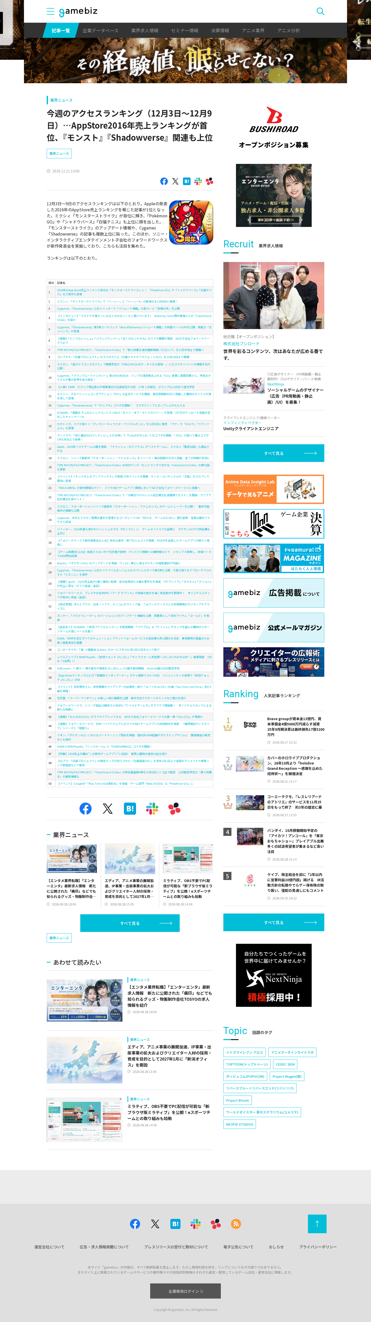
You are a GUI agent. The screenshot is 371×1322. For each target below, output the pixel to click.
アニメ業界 (253, 30)
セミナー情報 (184, 30)
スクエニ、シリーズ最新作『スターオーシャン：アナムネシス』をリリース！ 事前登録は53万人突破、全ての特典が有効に (133, 458)
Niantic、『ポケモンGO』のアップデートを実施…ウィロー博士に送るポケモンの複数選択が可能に (119, 563)
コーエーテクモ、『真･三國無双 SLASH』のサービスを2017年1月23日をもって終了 (108, 650)
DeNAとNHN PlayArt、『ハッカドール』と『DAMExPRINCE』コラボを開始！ (104, 746)
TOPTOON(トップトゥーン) (247, 1064)
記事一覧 (61, 30)
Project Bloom (237, 1100)
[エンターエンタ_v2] (274, 195)
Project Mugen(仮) (287, 1076)
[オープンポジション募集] (274, 127)
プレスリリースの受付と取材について (176, 1246)
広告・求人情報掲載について (104, 1246)
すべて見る (130, 923)
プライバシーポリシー (318, 1246)
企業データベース (101, 30)
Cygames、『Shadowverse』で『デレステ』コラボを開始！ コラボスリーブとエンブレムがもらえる (121, 405)
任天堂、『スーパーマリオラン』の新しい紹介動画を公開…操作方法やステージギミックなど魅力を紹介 (121, 698)
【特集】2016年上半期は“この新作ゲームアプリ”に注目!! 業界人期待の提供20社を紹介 (112, 754)
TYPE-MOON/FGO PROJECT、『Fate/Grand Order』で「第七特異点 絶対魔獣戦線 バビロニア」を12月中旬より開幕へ (130, 350)
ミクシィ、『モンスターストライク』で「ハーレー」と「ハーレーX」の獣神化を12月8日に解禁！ (117, 301)
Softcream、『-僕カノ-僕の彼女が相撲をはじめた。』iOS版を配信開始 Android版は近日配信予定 (118, 668)
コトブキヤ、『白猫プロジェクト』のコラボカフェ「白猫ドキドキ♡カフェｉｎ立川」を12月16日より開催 (123, 357)
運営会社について (49, 1246)
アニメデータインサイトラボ (292, 1052)
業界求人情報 (144, 30)
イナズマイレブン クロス (244, 1052)
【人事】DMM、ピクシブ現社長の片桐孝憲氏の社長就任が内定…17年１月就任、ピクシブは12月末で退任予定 (126, 387)
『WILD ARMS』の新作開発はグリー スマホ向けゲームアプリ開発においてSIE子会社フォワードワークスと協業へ (128, 488)
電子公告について (238, 1246)
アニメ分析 (288, 30)
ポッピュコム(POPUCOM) (245, 1076)
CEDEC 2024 (285, 1064)
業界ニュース (61, 100)
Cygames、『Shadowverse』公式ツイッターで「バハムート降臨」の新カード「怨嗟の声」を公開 (118, 308)
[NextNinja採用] (274, 975)
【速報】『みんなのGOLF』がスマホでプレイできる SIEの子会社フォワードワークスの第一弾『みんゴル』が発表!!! (129, 717)
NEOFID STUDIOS (239, 1124)
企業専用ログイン (184, 1291)
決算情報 (220, 30)
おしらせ (276, 1246)
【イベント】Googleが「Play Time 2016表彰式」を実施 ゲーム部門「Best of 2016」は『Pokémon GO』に (125, 783)
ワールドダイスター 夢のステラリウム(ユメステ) (262, 1112)
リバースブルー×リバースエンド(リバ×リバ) (260, 1088)
